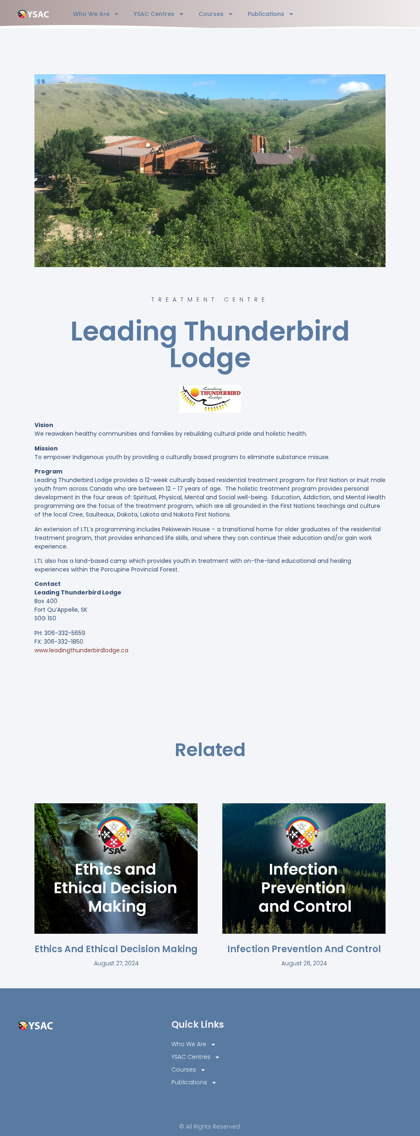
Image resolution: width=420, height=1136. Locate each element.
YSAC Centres (154, 14)
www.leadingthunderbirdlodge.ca (81, 650)
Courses (211, 14)
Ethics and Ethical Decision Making (116, 949)
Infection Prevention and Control (304, 949)
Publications (266, 14)
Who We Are (91, 14)
